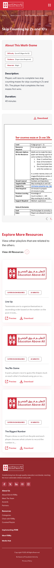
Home (4, 15)
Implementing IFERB (10, 530)
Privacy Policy (27, 561)
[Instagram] (28, 484)
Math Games (16, 15)
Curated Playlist (8, 522)
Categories (6, 515)
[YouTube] (22, 484)
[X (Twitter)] (10, 484)
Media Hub (6, 540)
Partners (5, 505)
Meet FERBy (6, 535)
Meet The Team (8, 498)
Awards (5, 502)
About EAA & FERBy (9, 495)
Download (42, 118)
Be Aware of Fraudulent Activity (27, 557)
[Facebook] (4, 484)
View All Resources (12, 252)
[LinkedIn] (16, 484)
